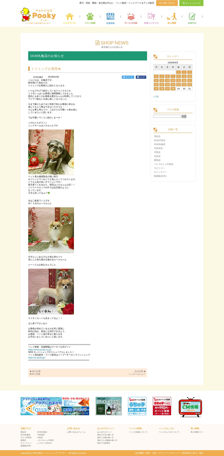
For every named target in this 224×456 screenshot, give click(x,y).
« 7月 (156, 96)
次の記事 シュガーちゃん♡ (137, 372)
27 (167, 88)
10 (189, 76)
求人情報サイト (197, 432)
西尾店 (157, 160)
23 (184, 84)
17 (189, 80)
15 (178, 80)
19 (162, 84)
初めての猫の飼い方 (105, 437)
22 (178, 84)
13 (167, 80)
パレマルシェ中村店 (163, 164)
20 (167, 84)
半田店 (157, 152)
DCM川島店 (159, 140)
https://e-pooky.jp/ (36, 357)
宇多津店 (158, 148)
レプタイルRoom (44, 443)
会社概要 (139, 453)
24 (189, 84)
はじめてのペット (104, 432)
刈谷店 (157, 156)
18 (156, 84)
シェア (142, 77)
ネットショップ (192, 3)
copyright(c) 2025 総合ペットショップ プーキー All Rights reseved (53, 453)
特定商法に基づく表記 (192, 453)
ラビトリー (159, 168)
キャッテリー (160, 172)
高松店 (157, 136)
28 (173, 88)
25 (156, 88)
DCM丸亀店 (159, 144)
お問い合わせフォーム (76, 432)
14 (173, 80)
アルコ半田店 (26, 437)
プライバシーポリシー (169, 453)
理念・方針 (151, 453)
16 (184, 80)
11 (156, 80)
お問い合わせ (168, 3)
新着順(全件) (160, 176)
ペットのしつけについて (169, 432)
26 (162, 88)
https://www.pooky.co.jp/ (39, 349)
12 (162, 80)
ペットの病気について (138, 432)
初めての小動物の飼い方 (107, 440)
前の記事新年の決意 (35, 372)
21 (173, 84)
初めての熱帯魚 (103, 443)
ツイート (129, 77)
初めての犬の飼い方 (105, 435)
